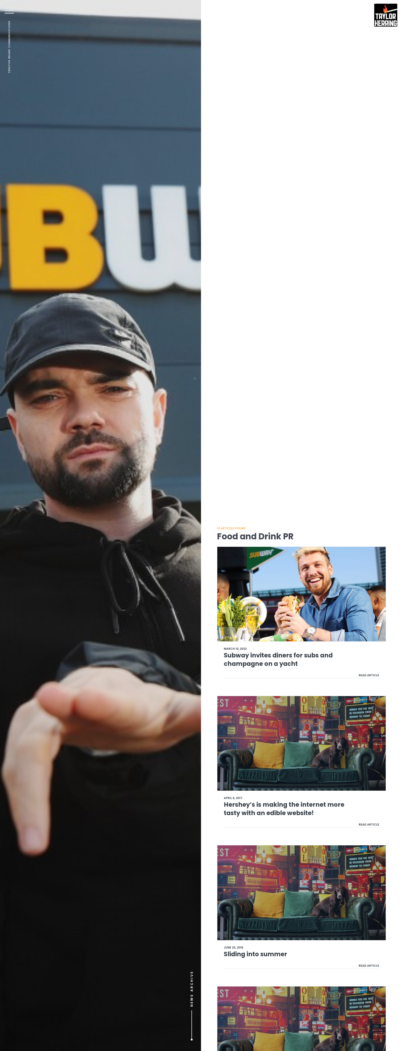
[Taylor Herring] (385, 15)
